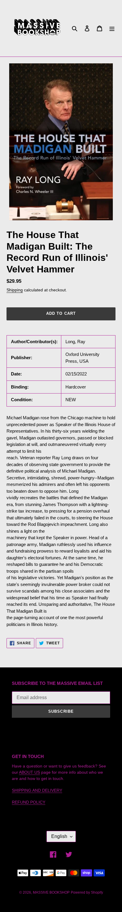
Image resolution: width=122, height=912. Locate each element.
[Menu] (112, 28)
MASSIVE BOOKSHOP (51, 892)
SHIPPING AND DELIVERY (37, 790)
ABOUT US (29, 772)
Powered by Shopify (87, 892)
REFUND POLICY (28, 802)
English (59, 836)
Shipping (15, 290)
